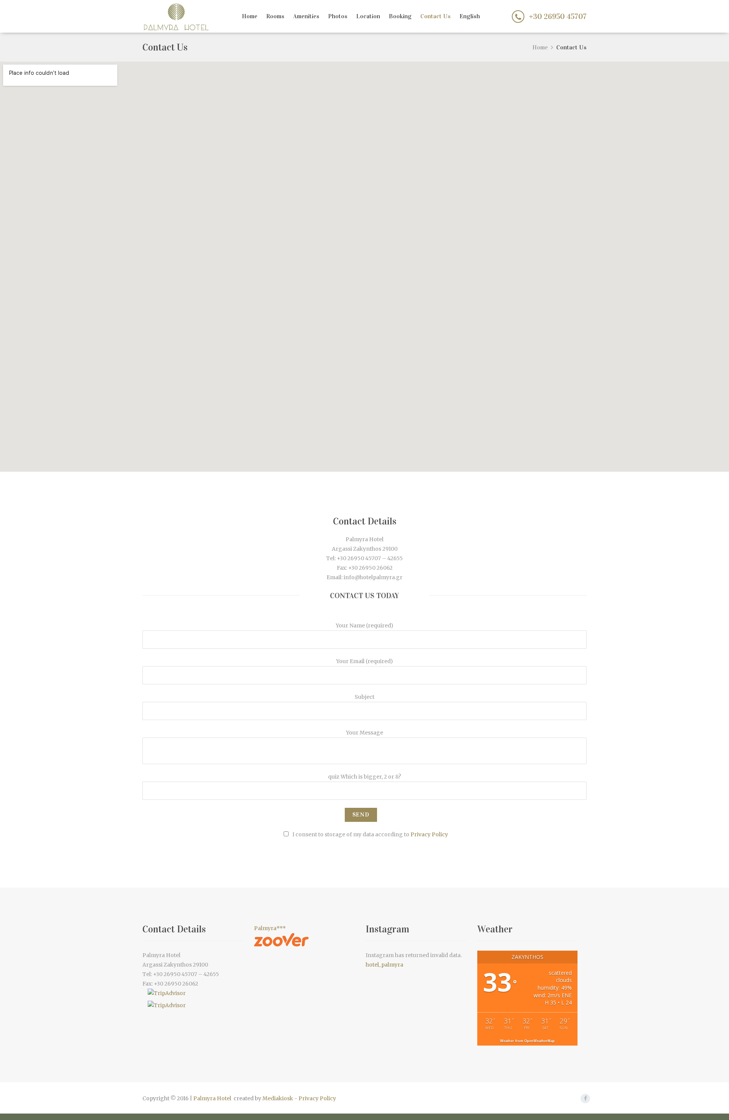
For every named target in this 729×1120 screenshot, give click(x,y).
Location (368, 16)
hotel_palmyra (384, 964)
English (469, 16)
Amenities (306, 16)
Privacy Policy (429, 834)
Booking (400, 16)
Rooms (275, 16)
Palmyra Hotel (212, 1098)
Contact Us (435, 16)
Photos (337, 16)
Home (249, 16)
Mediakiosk (277, 1098)
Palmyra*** (270, 928)
